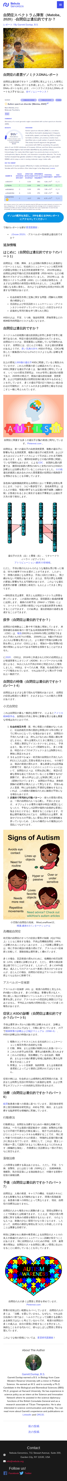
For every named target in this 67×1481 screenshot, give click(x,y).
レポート (7, 24)
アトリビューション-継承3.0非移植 (32, 562)
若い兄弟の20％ (29, 348)
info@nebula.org (15, 1461)
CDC (40, 462)
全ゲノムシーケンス (36, 91)
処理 (5, 1103)
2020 (8, 657)
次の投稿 (33, 1432)
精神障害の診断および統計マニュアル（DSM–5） (31, 1031)
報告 (19, 633)
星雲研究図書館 (45, 1337)
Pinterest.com (34, 443)
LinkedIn (27, 1414)
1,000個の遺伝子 (23, 362)
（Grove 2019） (18, 234)
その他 (59, 469)
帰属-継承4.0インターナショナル (33, 925)
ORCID (40, 1414)
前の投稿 (33, 1426)
